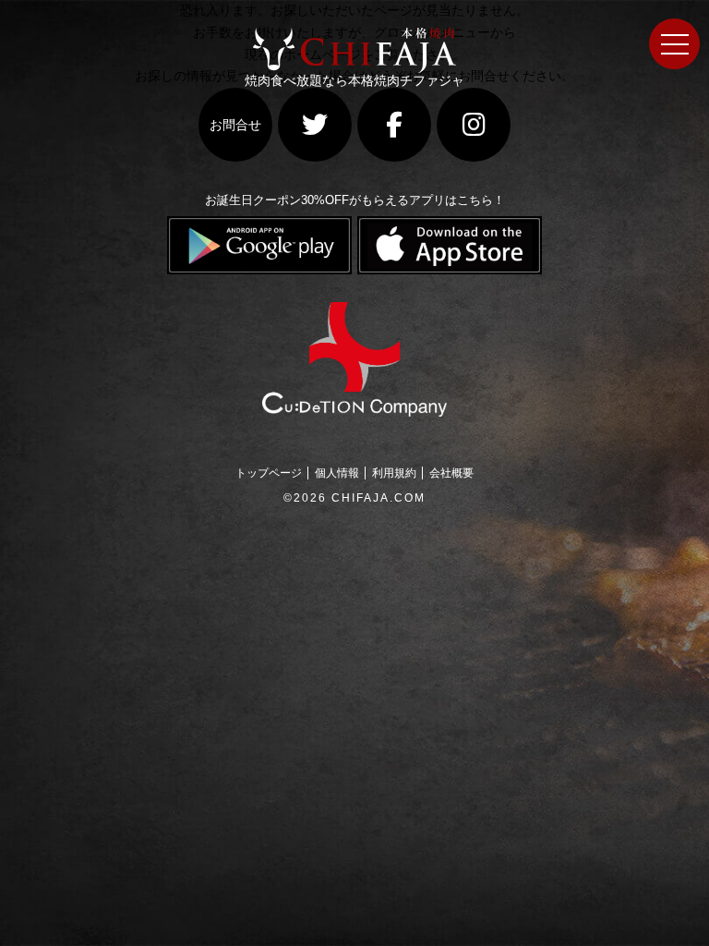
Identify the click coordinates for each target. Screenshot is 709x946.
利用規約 (394, 473)
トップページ (268, 473)
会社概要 (451, 473)
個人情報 (337, 473)
